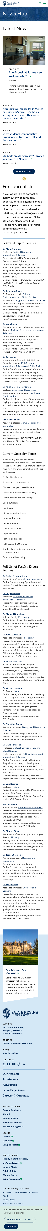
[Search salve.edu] (40, 3)
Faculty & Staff (10, 1118)
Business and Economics (24, 390)
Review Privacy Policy (20, 1219)
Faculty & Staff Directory (15, 1158)
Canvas (6, 1136)
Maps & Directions (12, 1033)
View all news (24, 171)
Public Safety (9, 1171)
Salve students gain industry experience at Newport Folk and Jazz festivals (22, 137)
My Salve (7, 1140)
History (16, 691)
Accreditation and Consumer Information (20, 1192)
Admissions (10, 1079)
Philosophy (23, 617)
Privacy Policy (9, 1200)
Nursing (15, 837)
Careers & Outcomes (16, 1095)
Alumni (6, 1114)
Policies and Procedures (13, 1203)
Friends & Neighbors (13, 1126)
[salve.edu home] (11, 3)
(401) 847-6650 (10, 1053)
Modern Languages (32, 579)
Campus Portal (10, 1144)
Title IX (5, 1196)
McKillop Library (11, 1162)
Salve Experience (14, 1090)
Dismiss (11, 1226)
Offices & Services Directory (17, 1043)
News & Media (10, 1167)
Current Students (12, 1110)
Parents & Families (12, 1122)
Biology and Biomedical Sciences (29, 300)
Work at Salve (10, 1175)
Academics (10, 1085)
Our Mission (11, 1074)
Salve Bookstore (11, 1179)
